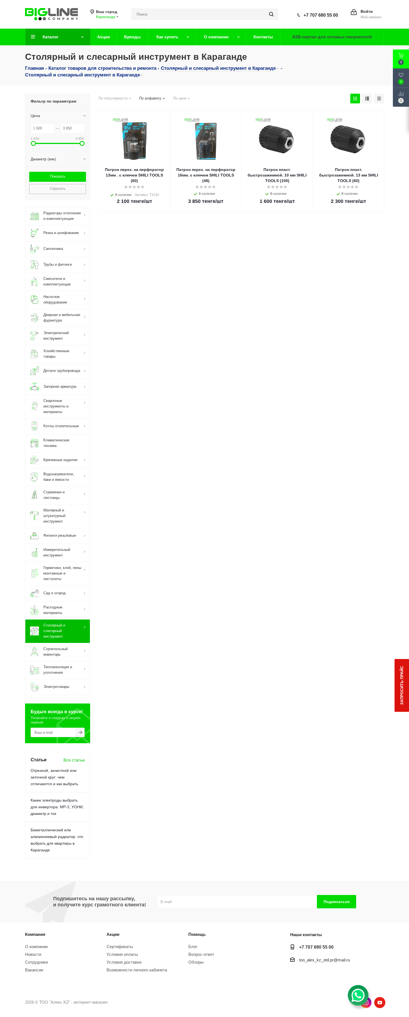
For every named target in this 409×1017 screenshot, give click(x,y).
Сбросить (58, 189)
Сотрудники (36, 962)
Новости (33, 954)
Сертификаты (120, 946)
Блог (192, 946)
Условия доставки (124, 962)
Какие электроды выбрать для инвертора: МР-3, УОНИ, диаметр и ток (57, 807)
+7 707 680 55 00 (321, 15)
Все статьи (74, 760)
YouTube (379, 1002)
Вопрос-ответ (201, 954)
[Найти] (271, 14)
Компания (35, 934)
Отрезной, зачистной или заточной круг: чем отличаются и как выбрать (54, 777)
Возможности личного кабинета (137, 970)
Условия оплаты (122, 954)
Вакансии (34, 970)
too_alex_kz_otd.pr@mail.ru (324, 960)
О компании (36, 946)
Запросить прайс (402, 685)
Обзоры (196, 962)
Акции (113, 934)
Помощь (197, 934)
